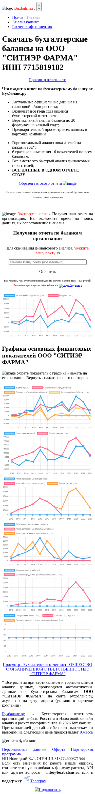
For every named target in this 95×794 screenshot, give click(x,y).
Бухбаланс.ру (13, 714)
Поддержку (75, 285)
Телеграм (38, 781)
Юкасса (86, 732)
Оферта (58, 749)
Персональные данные (24, 749)
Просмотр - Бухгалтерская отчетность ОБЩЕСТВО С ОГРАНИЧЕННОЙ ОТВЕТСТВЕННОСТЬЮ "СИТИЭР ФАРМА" (47, 669)
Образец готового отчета (41, 183)
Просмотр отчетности (47, 79)
